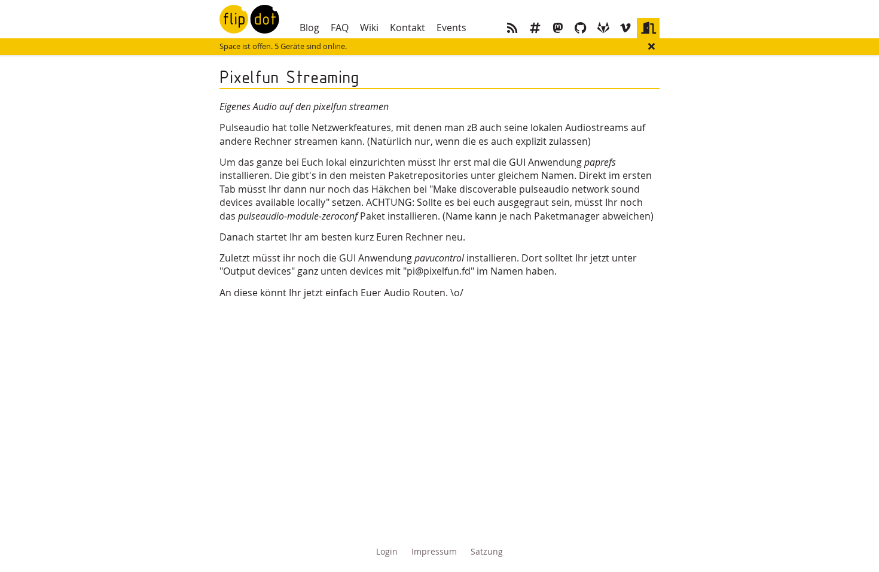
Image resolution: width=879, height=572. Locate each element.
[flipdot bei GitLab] (603, 28)
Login (387, 551)
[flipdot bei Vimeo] (625, 28)
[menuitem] (309, 27)
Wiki (369, 27)
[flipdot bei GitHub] (580, 28)
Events (451, 27)
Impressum (434, 551)
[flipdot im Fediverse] (558, 28)
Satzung (487, 551)
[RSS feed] (513, 28)
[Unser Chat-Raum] (535, 28)
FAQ (340, 27)
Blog (309, 27)
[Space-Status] (648, 28)
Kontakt (407, 27)
